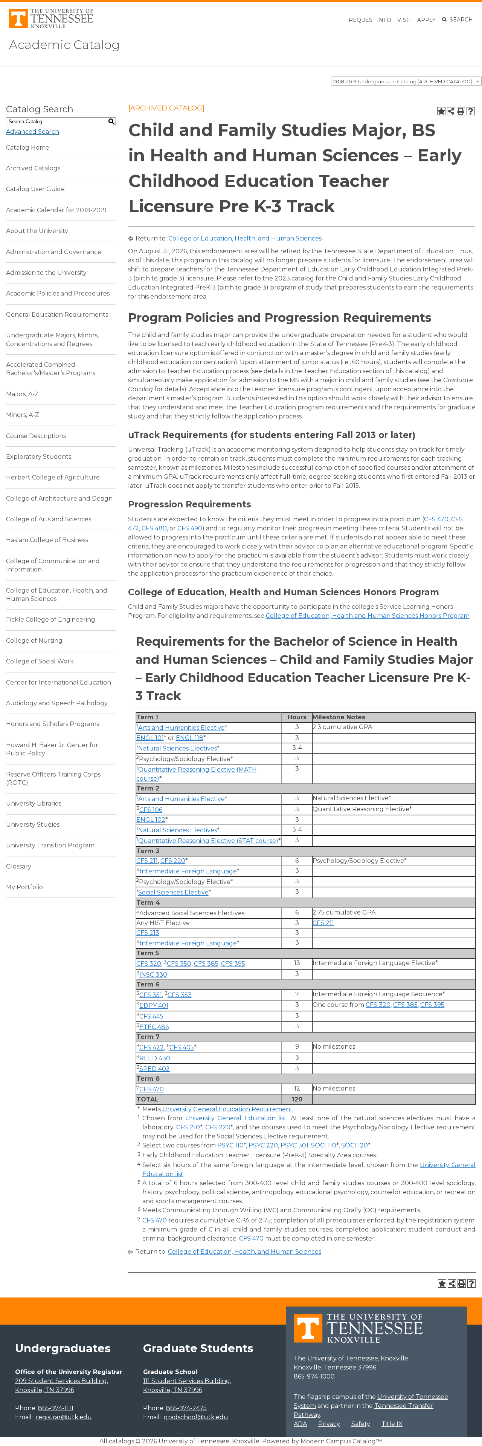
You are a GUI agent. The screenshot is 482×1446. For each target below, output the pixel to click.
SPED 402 (154, 1068)
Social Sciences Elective (173, 892)
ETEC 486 (154, 1027)
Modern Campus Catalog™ (341, 1441)
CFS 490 (189, 528)
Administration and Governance (53, 252)
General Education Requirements (57, 314)
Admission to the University (46, 272)
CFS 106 (150, 809)
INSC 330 (153, 974)
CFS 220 (172, 860)
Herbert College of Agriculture (53, 477)
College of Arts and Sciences (48, 519)
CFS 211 (147, 860)
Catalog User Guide (35, 189)
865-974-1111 (55, 1408)
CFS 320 (148, 964)
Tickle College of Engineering (50, 619)
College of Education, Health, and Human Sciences (245, 238)
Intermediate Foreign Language (188, 871)
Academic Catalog (64, 44)
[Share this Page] (451, 111)
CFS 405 (181, 1047)
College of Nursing (34, 640)
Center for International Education (58, 682)
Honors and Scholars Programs (52, 724)
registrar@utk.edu (64, 1417)
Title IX (392, 1424)
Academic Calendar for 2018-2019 (56, 210)
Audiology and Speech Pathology (57, 703)
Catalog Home (27, 147)
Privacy (329, 1424)
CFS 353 (180, 995)
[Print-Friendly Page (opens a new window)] (461, 111)
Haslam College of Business (47, 540)
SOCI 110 (323, 1145)
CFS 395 (233, 964)
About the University (37, 230)
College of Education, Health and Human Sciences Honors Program (368, 615)
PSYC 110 (230, 1145)
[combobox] (406, 81)
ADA (300, 1424)
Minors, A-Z (22, 414)
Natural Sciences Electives (177, 748)
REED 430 (154, 1058)
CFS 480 (154, 528)
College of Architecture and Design (59, 498)
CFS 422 (151, 1047)
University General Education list (236, 1118)
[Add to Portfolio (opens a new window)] (441, 111)
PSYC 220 (263, 1145)
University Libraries (33, 803)
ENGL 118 (189, 737)
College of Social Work (40, 661)
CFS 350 (179, 964)
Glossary (18, 866)
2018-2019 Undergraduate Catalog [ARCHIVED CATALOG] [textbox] (402, 81)
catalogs (121, 1441)
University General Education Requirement (227, 1109)
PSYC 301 (294, 1145)
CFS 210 (188, 1127)
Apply (426, 20)
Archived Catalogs (33, 168)
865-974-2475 (186, 1408)
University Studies (32, 824)
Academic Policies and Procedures (58, 293)
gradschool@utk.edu (196, 1417)
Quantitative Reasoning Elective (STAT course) (208, 841)
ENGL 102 (150, 819)
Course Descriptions (36, 436)
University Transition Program (50, 845)
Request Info (370, 20)
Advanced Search (32, 131)
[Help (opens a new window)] (471, 111)
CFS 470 (436, 519)
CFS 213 (147, 932)
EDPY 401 (153, 1005)
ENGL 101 (150, 737)
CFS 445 (151, 1016)
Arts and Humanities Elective (181, 728)
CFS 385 (206, 964)
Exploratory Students (38, 456)
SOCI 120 (354, 1145)
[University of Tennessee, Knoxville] (51, 26)
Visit (404, 20)
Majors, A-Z (22, 394)
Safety (360, 1424)
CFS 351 (150, 995)
